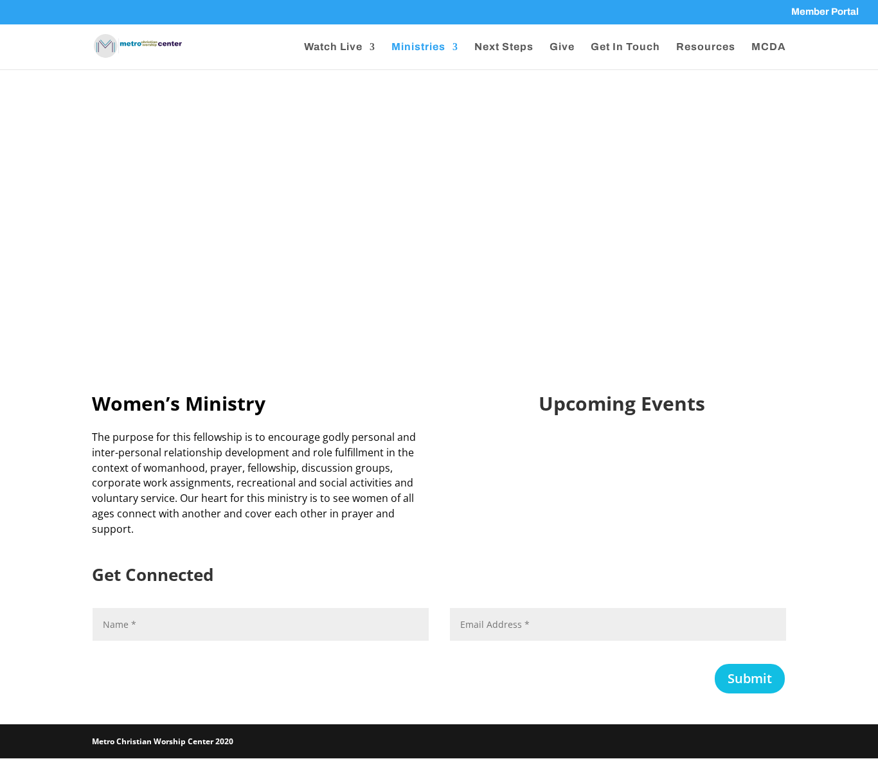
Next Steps (503, 47)
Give (562, 47)
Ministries (418, 47)
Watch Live (333, 47)
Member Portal (825, 12)
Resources (705, 47)
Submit (750, 678)
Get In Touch (625, 47)
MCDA (768, 47)
